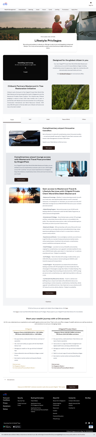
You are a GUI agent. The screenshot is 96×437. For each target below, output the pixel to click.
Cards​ (50, 9)
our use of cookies (80, 434)
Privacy (5, 403)
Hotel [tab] (47, 119)
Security (20, 398)
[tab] (10, 9)
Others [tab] (84, 119)
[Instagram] (86, 423)
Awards (55, 413)
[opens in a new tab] (5, 4)
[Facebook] (92, 423)
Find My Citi (72, 408)
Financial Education (58, 416)
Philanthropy (56, 419)
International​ (22, 9)
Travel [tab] (12, 119)
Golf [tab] (30, 119)
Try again (25, 72)
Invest (37, 9)
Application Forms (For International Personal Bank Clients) (39, 409)
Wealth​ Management (10, 9)
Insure (44, 9)
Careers (55, 410)
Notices (5, 409)
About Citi (56, 398)
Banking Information (37, 398)
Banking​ (31, 9)
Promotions (65, 9)
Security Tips (21, 400)
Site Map (88, 398)
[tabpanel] (48, 214)
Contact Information (74, 400)
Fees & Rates (34, 400)
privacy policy (69, 434)
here (66, 308)
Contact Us (72, 398)
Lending (57, 9)
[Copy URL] (25, 68)
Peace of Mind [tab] (66, 119)
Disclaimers (6, 406)
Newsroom (56, 408)
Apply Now (74, 9)
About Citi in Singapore (59, 400)
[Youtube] (89, 423)
